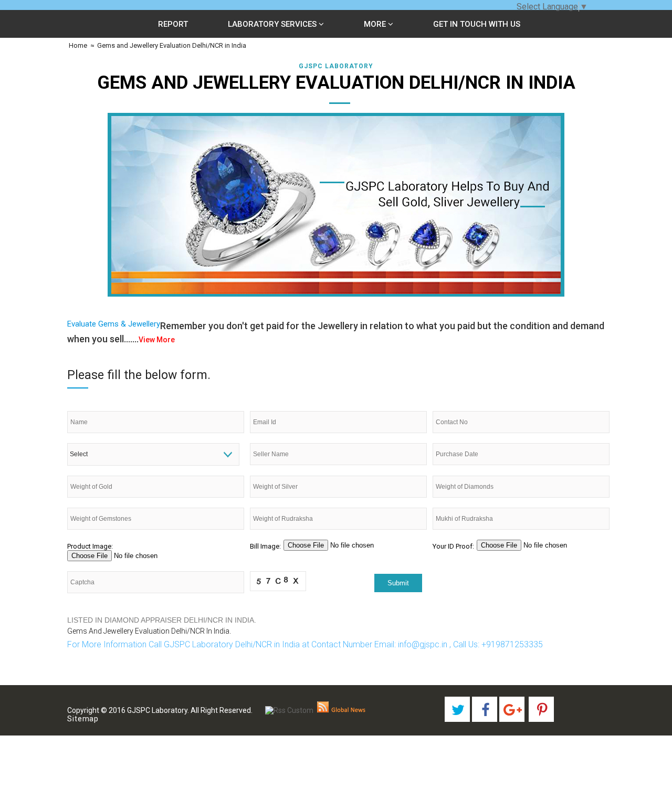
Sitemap (83, 719)
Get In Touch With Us (476, 24)
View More (157, 339)
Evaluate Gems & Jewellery (113, 324)
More (376, 24)
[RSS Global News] (341, 710)
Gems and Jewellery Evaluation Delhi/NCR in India (171, 45)
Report (173, 24)
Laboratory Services (273, 24)
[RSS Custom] (289, 710)
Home (77, 45)
